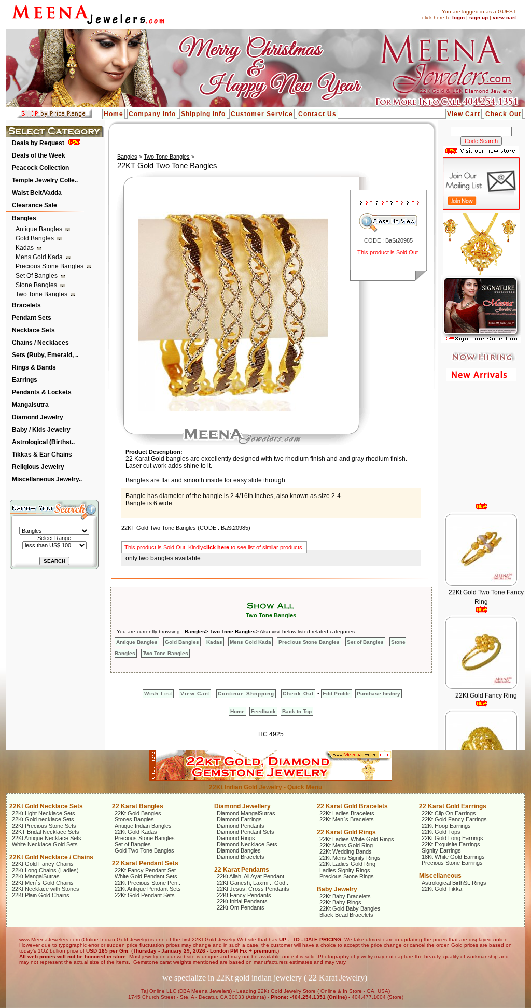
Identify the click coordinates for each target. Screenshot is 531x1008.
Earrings (24, 380)
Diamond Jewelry (37, 417)
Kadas (25, 247)
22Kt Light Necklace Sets (43, 813)
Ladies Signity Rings (344, 870)
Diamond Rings (236, 838)
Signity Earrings (441, 850)
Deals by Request (38, 143)
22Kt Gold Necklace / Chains (51, 857)
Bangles (24, 218)
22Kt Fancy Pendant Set (145, 870)
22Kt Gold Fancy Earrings (454, 819)
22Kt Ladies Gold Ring (347, 864)
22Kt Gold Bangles (138, 813)
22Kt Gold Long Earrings (452, 838)
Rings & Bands (34, 367)
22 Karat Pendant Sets (145, 863)
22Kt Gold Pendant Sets (145, 895)
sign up (478, 17)
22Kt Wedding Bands (345, 851)
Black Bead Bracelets (346, 915)
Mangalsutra (30, 404)
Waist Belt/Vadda (37, 192)
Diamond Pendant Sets (245, 832)
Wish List (158, 694)
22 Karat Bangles (137, 806)
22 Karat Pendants (241, 869)
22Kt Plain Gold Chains (40, 895)
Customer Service (262, 114)
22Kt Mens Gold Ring (346, 845)
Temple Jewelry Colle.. (45, 180)
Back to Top (297, 711)
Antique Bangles (40, 229)
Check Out (503, 114)
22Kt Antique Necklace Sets (46, 838)
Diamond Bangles (239, 850)
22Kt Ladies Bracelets (346, 813)
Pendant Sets (31, 317)
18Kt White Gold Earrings (453, 857)
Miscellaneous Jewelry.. (47, 479)
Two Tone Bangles (42, 294)
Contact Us (317, 114)
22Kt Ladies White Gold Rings (356, 839)
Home (113, 114)
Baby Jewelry (337, 889)
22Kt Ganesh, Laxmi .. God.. (252, 882)
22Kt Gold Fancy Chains (43, 864)
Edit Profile (337, 694)
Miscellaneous (440, 875)
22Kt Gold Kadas (136, 832)
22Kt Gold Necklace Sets (46, 806)
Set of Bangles (37, 275)
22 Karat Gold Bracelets (352, 806)
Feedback (263, 711)
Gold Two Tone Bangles (144, 850)
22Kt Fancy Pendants (244, 895)
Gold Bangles (35, 238)
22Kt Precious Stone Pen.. (147, 882)
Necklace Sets (33, 330)
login (458, 17)
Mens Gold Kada (40, 257)
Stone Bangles (37, 285)
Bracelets (26, 305)
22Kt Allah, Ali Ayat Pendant (250, 876)
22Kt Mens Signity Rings (350, 858)
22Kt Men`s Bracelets (346, 819)
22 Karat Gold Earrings (452, 806)
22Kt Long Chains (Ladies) (45, 870)
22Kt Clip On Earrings (449, 813)
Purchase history (378, 694)
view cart (504, 17)
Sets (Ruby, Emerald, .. (45, 355)
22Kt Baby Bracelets (345, 896)
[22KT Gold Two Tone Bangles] (233, 409)
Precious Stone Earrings (452, 863)
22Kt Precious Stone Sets (44, 825)
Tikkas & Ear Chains (42, 454)
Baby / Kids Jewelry (41, 429)
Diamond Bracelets (240, 857)
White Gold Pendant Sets (146, 876)
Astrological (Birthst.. (43, 442)
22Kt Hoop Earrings (446, 825)
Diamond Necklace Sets (247, 844)
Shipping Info (203, 114)
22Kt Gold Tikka (442, 889)
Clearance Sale (34, 205)
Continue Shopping (246, 694)
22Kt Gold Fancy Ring (485, 680)
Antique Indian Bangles (143, 825)
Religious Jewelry (38, 467)
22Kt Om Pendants (240, 907)
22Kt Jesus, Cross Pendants (253, 889)
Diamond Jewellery (242, 806)
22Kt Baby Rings (340, 902)
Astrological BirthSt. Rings (454, 882)
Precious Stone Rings (346, 876)
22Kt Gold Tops (441, 832)
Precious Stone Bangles (50, 266)
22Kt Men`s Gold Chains (43, 882)
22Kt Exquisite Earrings (451, 844)
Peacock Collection (40, 168)
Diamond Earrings (239, 819)
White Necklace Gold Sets (45, 844)
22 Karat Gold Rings (346, 832)
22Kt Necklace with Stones (45, 889)
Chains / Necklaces (40, 342)
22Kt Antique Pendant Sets (148, 889)
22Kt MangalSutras (36, 876)
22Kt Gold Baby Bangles (350, 908)
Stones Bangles (134, 819)
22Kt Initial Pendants (242, 901)
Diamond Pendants (240, 825)
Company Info (152, 114)
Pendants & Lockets (42, 392)
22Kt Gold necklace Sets (43, 819)
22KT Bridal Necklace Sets (45, 832)
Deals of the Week (38, 155)
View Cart (463, 114)
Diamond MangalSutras (246, 813)
